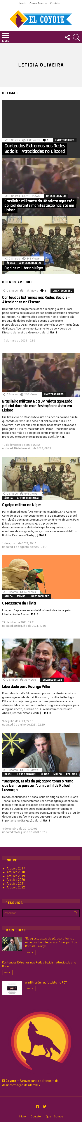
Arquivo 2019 (16, 876)
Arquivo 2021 (16, 883)
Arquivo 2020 (16, 879)
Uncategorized (64, 140)
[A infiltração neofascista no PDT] (12, 988)
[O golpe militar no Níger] (41, 245)
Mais (54, 333)
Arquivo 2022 (16, 887)
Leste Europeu (26, 774)
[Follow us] (67, 37)
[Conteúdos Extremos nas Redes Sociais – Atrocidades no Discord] (41, 129)
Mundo (21, 596)
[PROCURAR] (76, 37)
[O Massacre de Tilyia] (41, 577)
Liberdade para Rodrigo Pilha (26, 686)
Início (22, 3)
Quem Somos (38, 3)
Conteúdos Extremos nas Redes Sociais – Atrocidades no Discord (36, 300)
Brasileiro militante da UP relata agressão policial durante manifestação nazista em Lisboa (37, 406)
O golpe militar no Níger (21, 505)
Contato (55, 3)
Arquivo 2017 (16, 868)
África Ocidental (30, 263)
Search (75, 914)
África (11, 263)
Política (71, 774)
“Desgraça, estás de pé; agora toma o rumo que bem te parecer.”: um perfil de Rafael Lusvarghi (37, 786)
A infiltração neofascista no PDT (46, 982)
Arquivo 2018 (16, 872)
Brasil (8, 774)
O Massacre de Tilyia (19, 603)
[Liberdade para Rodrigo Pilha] (41, 660)
